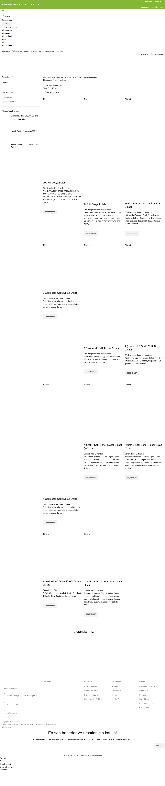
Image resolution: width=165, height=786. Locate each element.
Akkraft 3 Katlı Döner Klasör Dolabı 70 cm (24, 146)
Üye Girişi (143, 695)
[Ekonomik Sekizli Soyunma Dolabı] (5, 121)
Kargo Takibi (144, 707)
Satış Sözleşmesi (91, 687)
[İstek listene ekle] (46, 207)
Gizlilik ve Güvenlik (91, 691)
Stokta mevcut (10, 102)
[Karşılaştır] (46, 178)
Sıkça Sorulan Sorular (148, 687)
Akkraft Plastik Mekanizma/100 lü (24, 131)
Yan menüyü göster (53, 85)
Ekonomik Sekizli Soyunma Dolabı (24, 116)
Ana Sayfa (47, 77)
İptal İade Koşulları (91, 695)
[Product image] (62, 157)
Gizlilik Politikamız (73, 751)
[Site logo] (16, 11)
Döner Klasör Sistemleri (93, 454)
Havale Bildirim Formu (148, 703)
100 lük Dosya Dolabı (54, 182)
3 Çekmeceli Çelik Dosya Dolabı (101, 348)
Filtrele (6, 82)
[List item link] (21, 705)
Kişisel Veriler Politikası (93, 699)
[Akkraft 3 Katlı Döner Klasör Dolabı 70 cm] (5, 151)
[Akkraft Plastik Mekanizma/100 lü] (5, 135)
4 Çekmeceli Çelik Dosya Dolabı (60, 498)
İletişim (114, 695)
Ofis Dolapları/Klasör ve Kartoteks (56, 188)
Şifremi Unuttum (145, 699)
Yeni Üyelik (143, 691)
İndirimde (8, 98)
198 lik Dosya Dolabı (95, 204)
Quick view (46, 217)
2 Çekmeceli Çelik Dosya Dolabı (60, 292)
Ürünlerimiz (116, 691)
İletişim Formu (117, 699)
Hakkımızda (116, 687)
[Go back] (4, 58)
